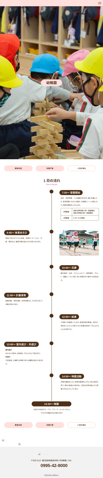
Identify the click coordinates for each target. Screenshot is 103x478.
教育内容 (18, 168)
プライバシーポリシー (51, 475)
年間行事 (49, 168)
